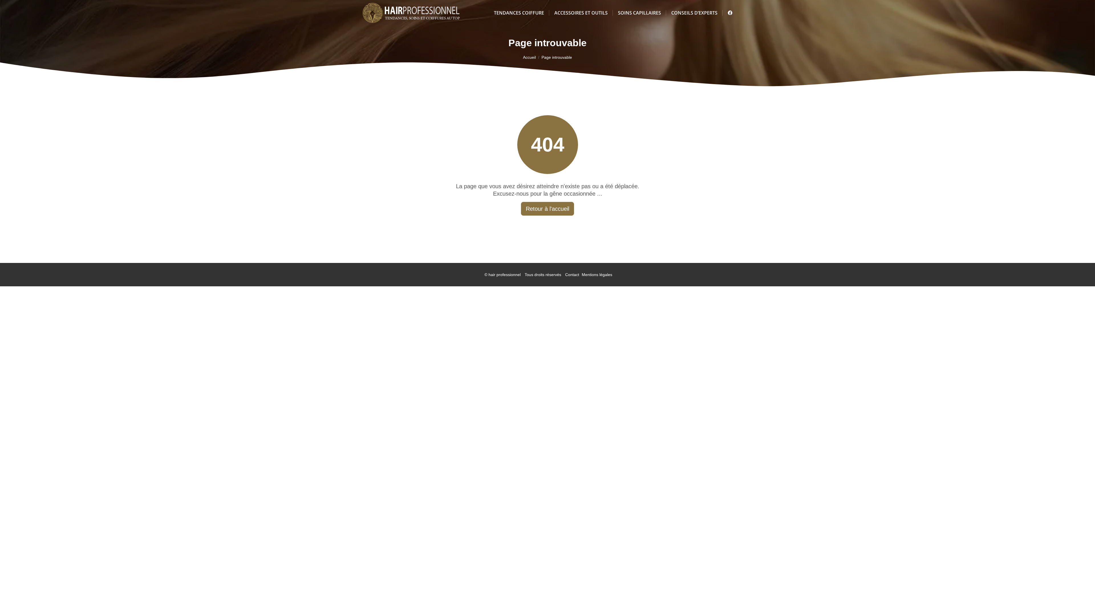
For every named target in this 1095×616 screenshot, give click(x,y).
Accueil (529, 57)
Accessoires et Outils (581, 13)
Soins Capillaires (639, 13)
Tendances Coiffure (519, 13)
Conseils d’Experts (694, 13)
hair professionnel (504, 274)
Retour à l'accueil (547, 209)
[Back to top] (1079, 600)
